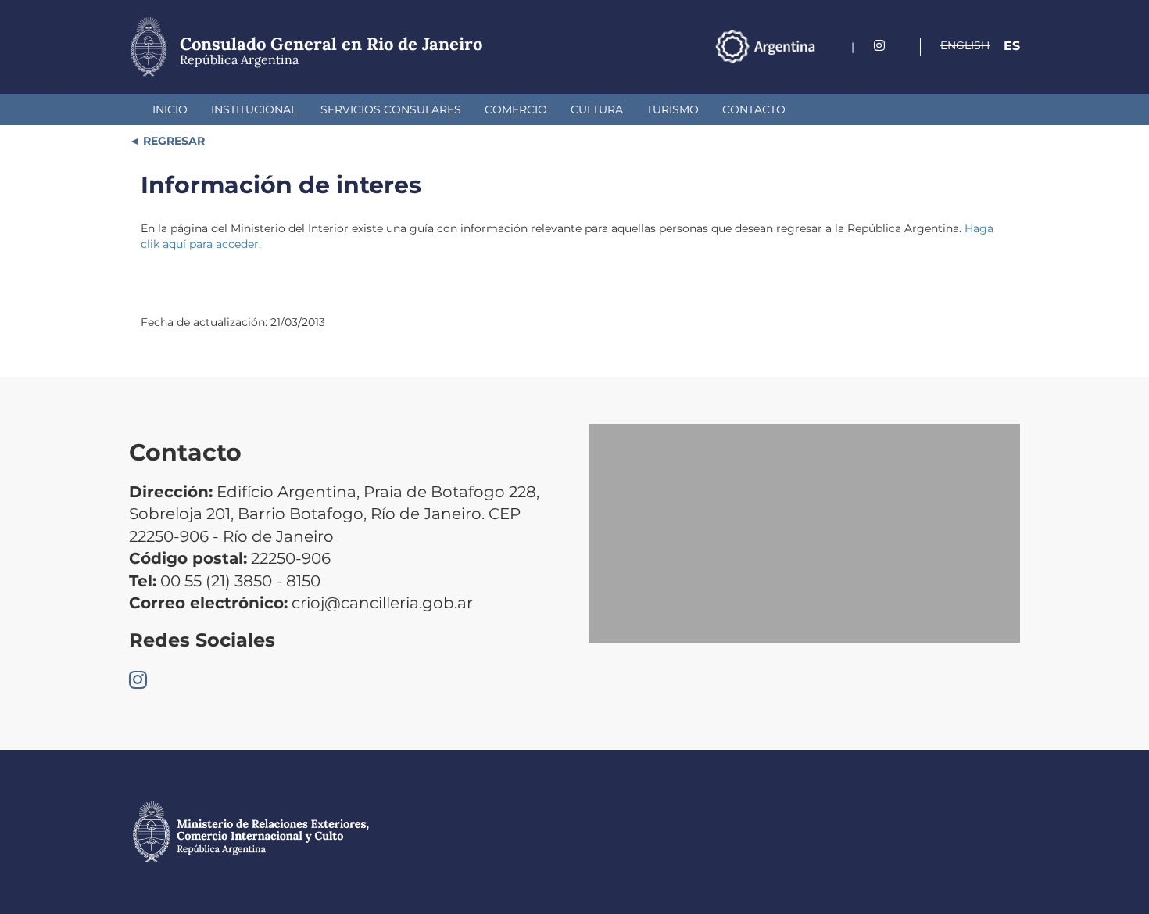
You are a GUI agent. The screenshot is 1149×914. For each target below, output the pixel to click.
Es (1012, 45)
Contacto (754, 109)
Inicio (170, 109)
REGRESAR (172, 141)
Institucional (254, 109)
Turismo (672, 109)
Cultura (597, 109)
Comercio (516, 109)
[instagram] (879, 45)
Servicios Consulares (390, 109)
